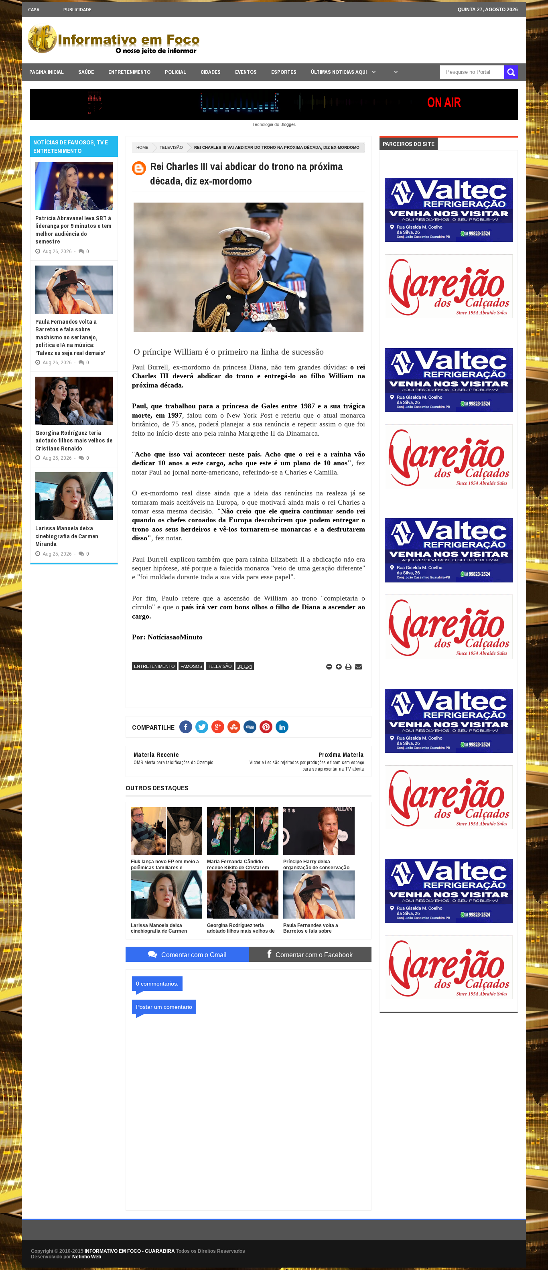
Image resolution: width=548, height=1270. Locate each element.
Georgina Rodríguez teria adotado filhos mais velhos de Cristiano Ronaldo (73, 440)
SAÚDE (86, 72)
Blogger (287, 124)
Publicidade (77, 9)
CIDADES (211, 72)
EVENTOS (246, 72)
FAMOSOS (191, 666)
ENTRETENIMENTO (129, 72)
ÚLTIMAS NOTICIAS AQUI (339, 72)
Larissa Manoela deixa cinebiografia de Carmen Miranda (66, 536)
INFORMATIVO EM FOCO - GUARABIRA (130, 1251)
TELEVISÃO (171, 147)
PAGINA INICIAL (46, 72)
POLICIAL (175, 72)
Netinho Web (86, 1257)
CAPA (33, 9)
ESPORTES (283, 72)
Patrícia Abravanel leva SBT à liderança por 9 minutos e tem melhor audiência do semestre (73, 230)
